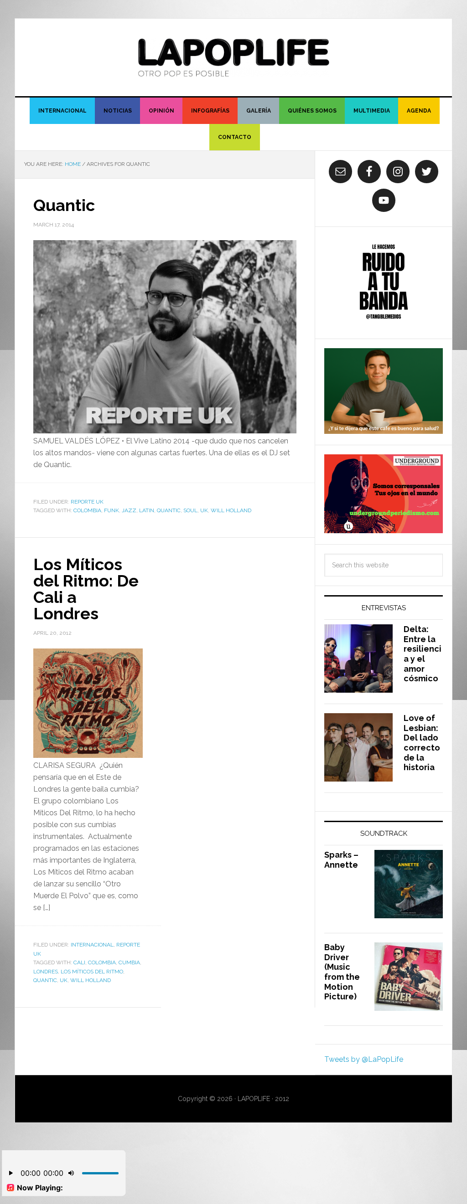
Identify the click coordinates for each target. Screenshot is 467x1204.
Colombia (87, 510)
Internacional (92, 945)
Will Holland (231, 510)
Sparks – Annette (341, 860)
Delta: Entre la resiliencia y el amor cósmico (422, 653)
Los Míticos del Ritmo (92, 971)
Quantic (64, 205)
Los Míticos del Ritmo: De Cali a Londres (86, 589)
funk (111, 510)
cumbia (129, 962)
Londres (45, 971)
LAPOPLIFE (233, 57)
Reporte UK (87, 502)
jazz (129, 510)
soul (190, 510)
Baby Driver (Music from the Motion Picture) (342, 971)
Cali (79, 962)
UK (204, 510)
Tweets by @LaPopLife (363, 1059)
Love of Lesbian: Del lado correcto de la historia (422, 742)
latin (146, 510)
